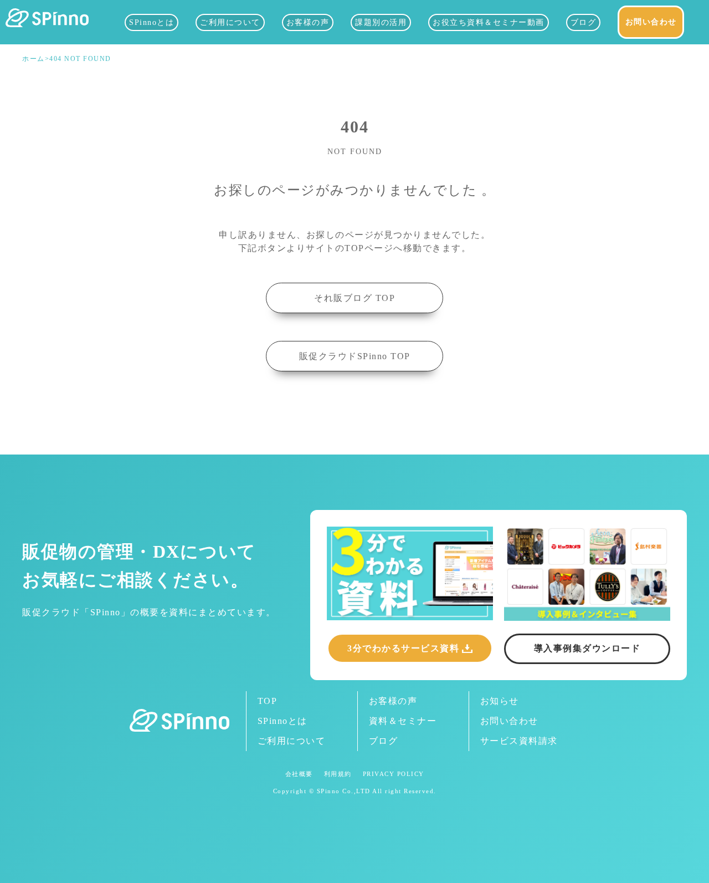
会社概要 (299, 774)
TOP (268, 701)
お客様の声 (308, 22)
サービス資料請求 (519, 741)
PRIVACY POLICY (393, 774)
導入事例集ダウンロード (587, 648)
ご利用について (230, 22)
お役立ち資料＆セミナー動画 (488, 22)
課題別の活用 (381, 22)
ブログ (584, 22)
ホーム (33, 59)
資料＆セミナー (403, 721)
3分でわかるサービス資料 (403, 648)
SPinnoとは (151, 22)
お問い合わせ (651, 22)
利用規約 (338, 774)
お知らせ (499, 701)
